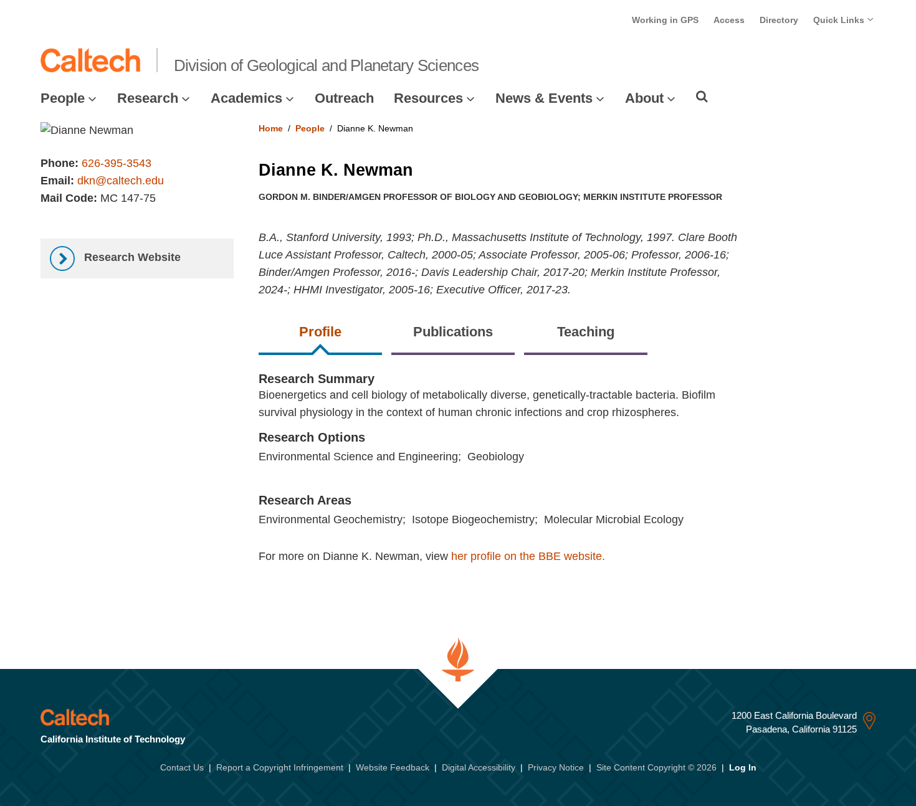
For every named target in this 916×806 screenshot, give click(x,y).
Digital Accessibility (478, 767)
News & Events (544, 98)
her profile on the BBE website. (528, 556)
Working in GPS (665, 20)
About (644, 98)
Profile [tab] (320, 331)
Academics (246, 98)
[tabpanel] (567, 480)
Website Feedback (392, 767)
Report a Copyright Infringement (279, 767)
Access (729, 20)
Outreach (344, 98)
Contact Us (182, 767)
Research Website (131, 257)
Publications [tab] (453, 331)
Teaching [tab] (585, 331)
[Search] (702, 96)
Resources (428, 98)
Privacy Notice (556, 767)
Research (147, 98)
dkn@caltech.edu (120, 180)
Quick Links (840, 20)
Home (271, 128)
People (63, 98)
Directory (779, 20)
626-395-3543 (116, 163)
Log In (742, 767)
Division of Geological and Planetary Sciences (326, 65)
